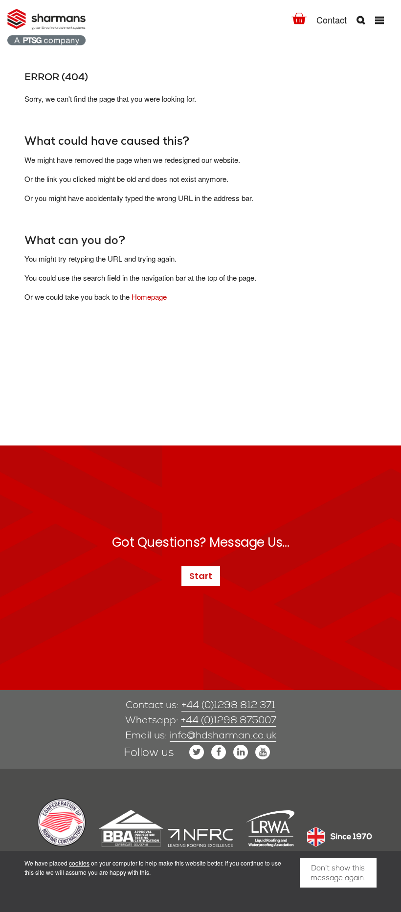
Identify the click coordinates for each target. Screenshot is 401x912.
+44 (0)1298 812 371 (228, 704)
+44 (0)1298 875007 (228, 719)
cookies (79, 863)
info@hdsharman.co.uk (223, 735)
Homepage (149, 296)
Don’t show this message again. (338, 873)
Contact (331, 19)
